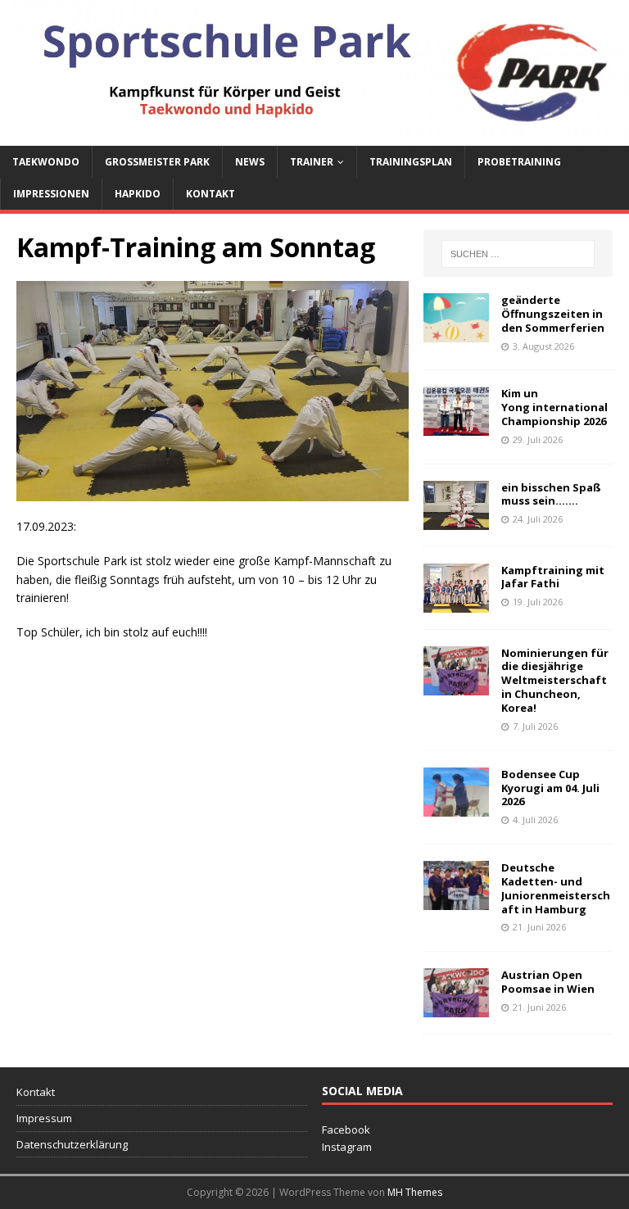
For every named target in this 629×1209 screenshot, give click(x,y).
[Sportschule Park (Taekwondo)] (314, 135)
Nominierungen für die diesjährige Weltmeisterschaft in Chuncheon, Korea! (555, 680)
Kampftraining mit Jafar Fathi (552, 577)
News (250, 162)
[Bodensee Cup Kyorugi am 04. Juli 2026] (456, 806)
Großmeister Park (157, 162)
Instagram (347, 1146)
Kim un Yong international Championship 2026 (554, 407)
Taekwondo (45, 162)
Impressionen (51, 194)
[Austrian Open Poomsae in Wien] (456, 1008)
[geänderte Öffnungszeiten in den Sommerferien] (456, 333)
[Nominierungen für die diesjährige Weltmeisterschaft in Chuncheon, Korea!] (456, 685)
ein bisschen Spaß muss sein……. (551, 494)
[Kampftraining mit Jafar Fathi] (456, 602)
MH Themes (414, 1192)
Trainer (311, 162)
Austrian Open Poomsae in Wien (548, 981)
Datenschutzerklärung (72, 1144)
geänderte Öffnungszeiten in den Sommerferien (552, 313)
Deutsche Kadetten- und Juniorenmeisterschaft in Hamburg (555, 888)
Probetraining (519, 162)
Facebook (346, 1129)
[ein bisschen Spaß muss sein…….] (456, 520)
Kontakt (210, 194)
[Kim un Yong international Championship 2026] (456, 426)
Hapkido (138, 194)
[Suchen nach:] (518, 254)
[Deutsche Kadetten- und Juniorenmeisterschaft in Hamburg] (456, 900)
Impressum (44, 1118)
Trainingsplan (410, 162)
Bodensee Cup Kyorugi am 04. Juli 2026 (550, 788)
